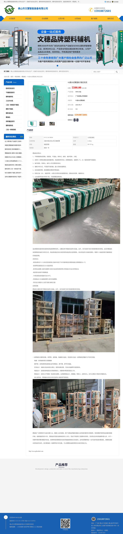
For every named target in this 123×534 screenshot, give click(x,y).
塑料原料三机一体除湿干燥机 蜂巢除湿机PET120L (14, 169)
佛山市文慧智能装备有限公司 (18, 524)
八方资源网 (20, 527)
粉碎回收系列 (10, 88)
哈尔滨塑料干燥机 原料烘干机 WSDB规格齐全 (14, 173)
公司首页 (12, 18)
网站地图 (39, 527)
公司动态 (78, 18)
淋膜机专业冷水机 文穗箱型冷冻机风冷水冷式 (14, 157)
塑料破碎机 (9, 96)
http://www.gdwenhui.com (36, 451)
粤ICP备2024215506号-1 (29, 521)
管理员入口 (33, 527)
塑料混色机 (9, 113)
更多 (21, 136)
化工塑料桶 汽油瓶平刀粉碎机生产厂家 (14, 141)
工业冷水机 (9, 101)
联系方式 (111, 18)
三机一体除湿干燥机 (12, 105)
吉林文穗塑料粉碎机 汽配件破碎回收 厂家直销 (14, 176)
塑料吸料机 (9, 125)
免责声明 (26, 527)
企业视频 (45, 18)
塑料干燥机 (9, 109)
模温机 (24, 76)
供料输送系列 (10, 121)
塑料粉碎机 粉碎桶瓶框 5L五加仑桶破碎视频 (14, 149)
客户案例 (94, 18)
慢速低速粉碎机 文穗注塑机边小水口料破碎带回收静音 (14, 165)
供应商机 (28, 18)
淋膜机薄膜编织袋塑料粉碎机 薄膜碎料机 (14, 145)
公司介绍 (61, 18)
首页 (12, 76)
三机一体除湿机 (11, 129)
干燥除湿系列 (10, 92)
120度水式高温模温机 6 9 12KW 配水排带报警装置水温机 (14, 161)
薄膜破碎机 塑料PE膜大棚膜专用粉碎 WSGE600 (14, 153)
